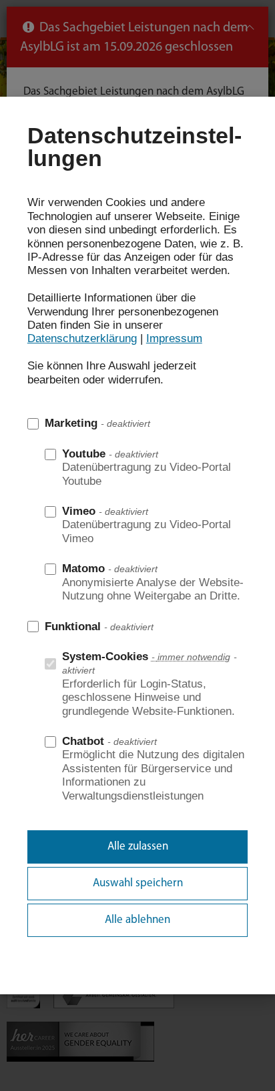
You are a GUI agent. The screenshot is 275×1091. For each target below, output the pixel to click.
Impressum (174, 338)
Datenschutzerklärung (82, 338)
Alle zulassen (137, 846)
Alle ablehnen (137, 920)
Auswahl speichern (138, 883)
